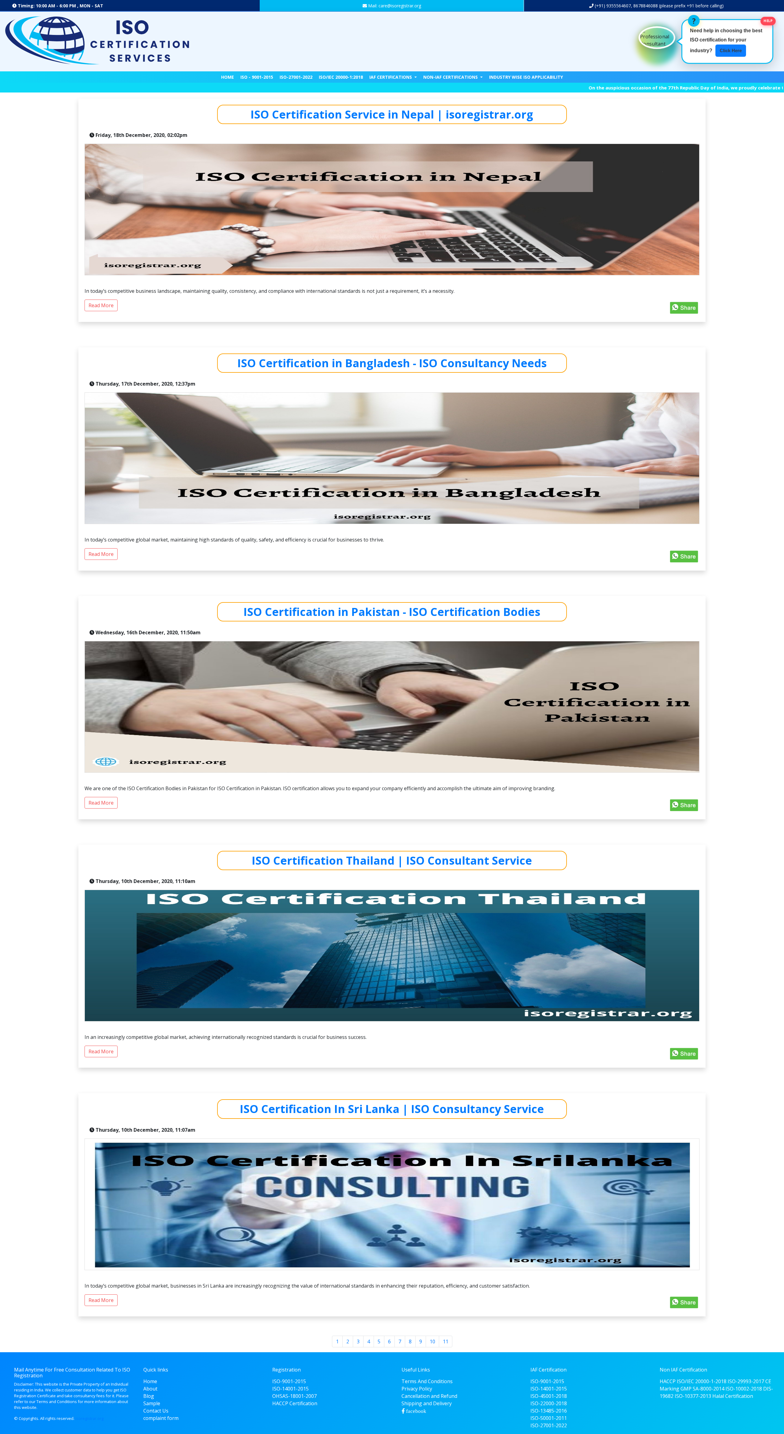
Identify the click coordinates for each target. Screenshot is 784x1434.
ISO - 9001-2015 (256, 77)
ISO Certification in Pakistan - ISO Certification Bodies (391, 611)
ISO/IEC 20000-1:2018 (341, 77)
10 (432, 1341)
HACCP (668, 1381)
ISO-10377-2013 (693, 1396)
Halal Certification (732, 1396)
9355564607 (618, 6)
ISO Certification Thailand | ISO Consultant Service (392, 860)
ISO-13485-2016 (548, 1410)
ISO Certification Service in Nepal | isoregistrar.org (392, 114)
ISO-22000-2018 (548, 1403)
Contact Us (155, 1410)
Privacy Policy (416, 1388)
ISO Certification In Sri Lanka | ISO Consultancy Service (392, 1108)
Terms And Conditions (427, 1381)
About (150, 1388)
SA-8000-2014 (708, 1388)
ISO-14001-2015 (290, 1388)
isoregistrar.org (89, 1418)
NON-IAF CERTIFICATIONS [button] (451, 77)
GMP (686, 1388)
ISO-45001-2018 (548, 1396)
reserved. (65, 1418)
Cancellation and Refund (429, 1396)
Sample (151, 1403)
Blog (148, 1396)
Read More (101, 305)
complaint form (161, 1418)
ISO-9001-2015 (289, 1381)
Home (227, 77)
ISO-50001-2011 (548, 1418)
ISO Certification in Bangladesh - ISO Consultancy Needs (392, 363)
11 (445, 1341)
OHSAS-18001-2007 (294, 1396)
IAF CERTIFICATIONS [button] (391, 77)
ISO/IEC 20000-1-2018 (701, 1381)
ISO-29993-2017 (746, 1381)
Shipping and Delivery (426, 1403)
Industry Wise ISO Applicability (526, 77)
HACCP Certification (294, 1403)
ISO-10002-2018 (744, 1388)
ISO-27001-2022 (296, 77)
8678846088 (645, 6)
